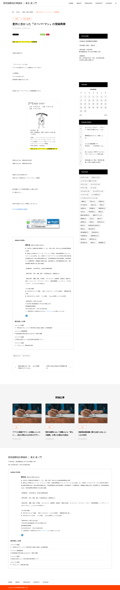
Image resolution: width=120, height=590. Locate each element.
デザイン (84, 187)
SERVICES (88, 3)
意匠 (99, 218)
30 (85, 111)
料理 (92, 222)
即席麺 (92, 208)
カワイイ (84, 184)
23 (85, 107)
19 (97, 104)
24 (89, 107)
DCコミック (17, 355)
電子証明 (84, 242)
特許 (22, 325)
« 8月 (80, 115)
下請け (92, 201)
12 (97, 100)
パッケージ (84, 194)
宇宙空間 (91, 211)
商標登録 (102, 208)
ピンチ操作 (95, 194)
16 (85, 104)
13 (101, 100)
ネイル (93, 187)
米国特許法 (94, 235)
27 (101, 107)
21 (105, 104)
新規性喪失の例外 (93, 225)
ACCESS (109, 3)
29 (81, 111)
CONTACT (99, 3)
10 (89, 100)
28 (105, 107)
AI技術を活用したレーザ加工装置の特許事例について (29, 339)
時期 (83, 229)
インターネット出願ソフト (88, 181)
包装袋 (83, 208)
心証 (92, 218)
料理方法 (100, 222)
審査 (101, 211)
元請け (93, 205)
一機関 (83, 201)
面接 (93, 242)
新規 (83, 225)
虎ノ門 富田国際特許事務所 (20, 209)
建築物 (83, 218)
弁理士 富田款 (26, 19)
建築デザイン (97, 215)
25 (93, 107)
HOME (71, 3)
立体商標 (84, 235)
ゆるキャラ (95, 177)
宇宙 (83, 211)
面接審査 (102, 242)
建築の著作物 (85, 215)
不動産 (101, 201)
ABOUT (79, 3)
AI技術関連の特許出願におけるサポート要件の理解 (29, 333)
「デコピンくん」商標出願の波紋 (24, 345)
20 (101, 104)
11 (93, 100)
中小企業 (84, 205)
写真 (102, 205)
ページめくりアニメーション (89, 198)
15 (81, 104)
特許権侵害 (84, 232)
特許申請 (95, 232)
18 (93, 104)
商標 (16, 19)
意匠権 (83, 222)
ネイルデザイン (98, 191)
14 (105, 100)
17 (89, 104)
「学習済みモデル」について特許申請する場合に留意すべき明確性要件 (34, 327)
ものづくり (84, 177)
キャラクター (95, 184)
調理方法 (93, 239)
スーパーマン (26, 355)
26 (97, 107)
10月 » (106, 115)
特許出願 (91, 229)
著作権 (83, 239)
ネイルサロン (85, 191)
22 (81, 107)
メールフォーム (49, 311)
